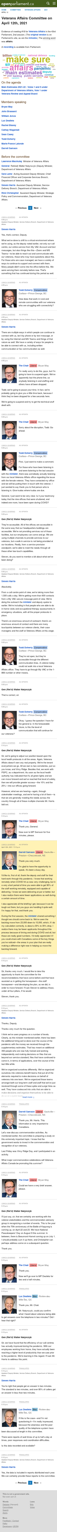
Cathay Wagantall (10, 129)
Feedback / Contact (11, 1520)
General (5, 165)
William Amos (8, 116)
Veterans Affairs (32, 10)
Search (5, 1510)
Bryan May (6, 106)
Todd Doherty (8, 139)
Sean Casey (7, 134)
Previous (22, 207)
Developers (7, 1526)
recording (8, 46)
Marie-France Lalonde (12, 143)
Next (36, 207)
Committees (15, 10)
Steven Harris (8, 185)
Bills (31, 1504)
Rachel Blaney (8, 125)
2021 (46, 10)
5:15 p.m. (4, 1107)
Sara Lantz (6, 173)
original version (38, 34)
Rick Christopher (10, 193)
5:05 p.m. (4, 417)
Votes (32, 1507)
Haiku (5, 1523)
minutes (32, 38)
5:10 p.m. (4, 745)
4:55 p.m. (4, 220)
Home (3, 10)
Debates (6, 1504)
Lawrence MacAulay (11, 161)
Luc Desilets (7, 120)
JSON (15, 1526)
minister (13, 473)
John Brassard (9, 111)
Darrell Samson (9, 148)
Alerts (5, 1512)
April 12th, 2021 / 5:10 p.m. (10, 847)
